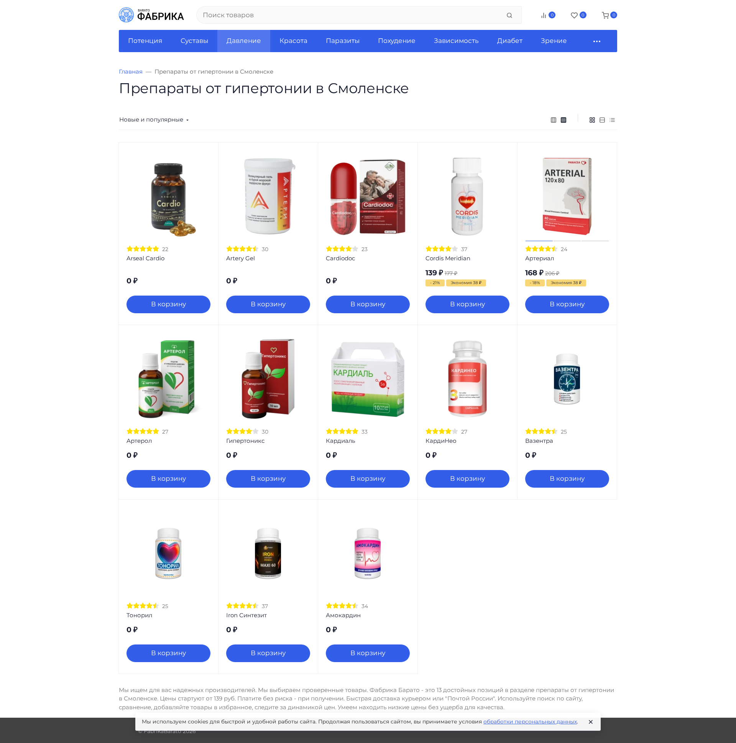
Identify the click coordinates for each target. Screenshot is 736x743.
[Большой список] (563, 120)
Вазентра (539, 440)
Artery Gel (240, 258)
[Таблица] (612, 120)
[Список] (602, 120)
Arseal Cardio (145, 258)
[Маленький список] (554, 120)
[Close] (590, 722)
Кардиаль (340, 440)
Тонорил (139, 615)
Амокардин (343, 615)
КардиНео (441, 440)
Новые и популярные (151, 119)
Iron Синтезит (246, 615)
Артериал (539, 258)
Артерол (139, 440)
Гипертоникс (245, 440)
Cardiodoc (340, 258)
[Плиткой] (592, 120)
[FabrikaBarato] (151, 15)
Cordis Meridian (448, 258)
